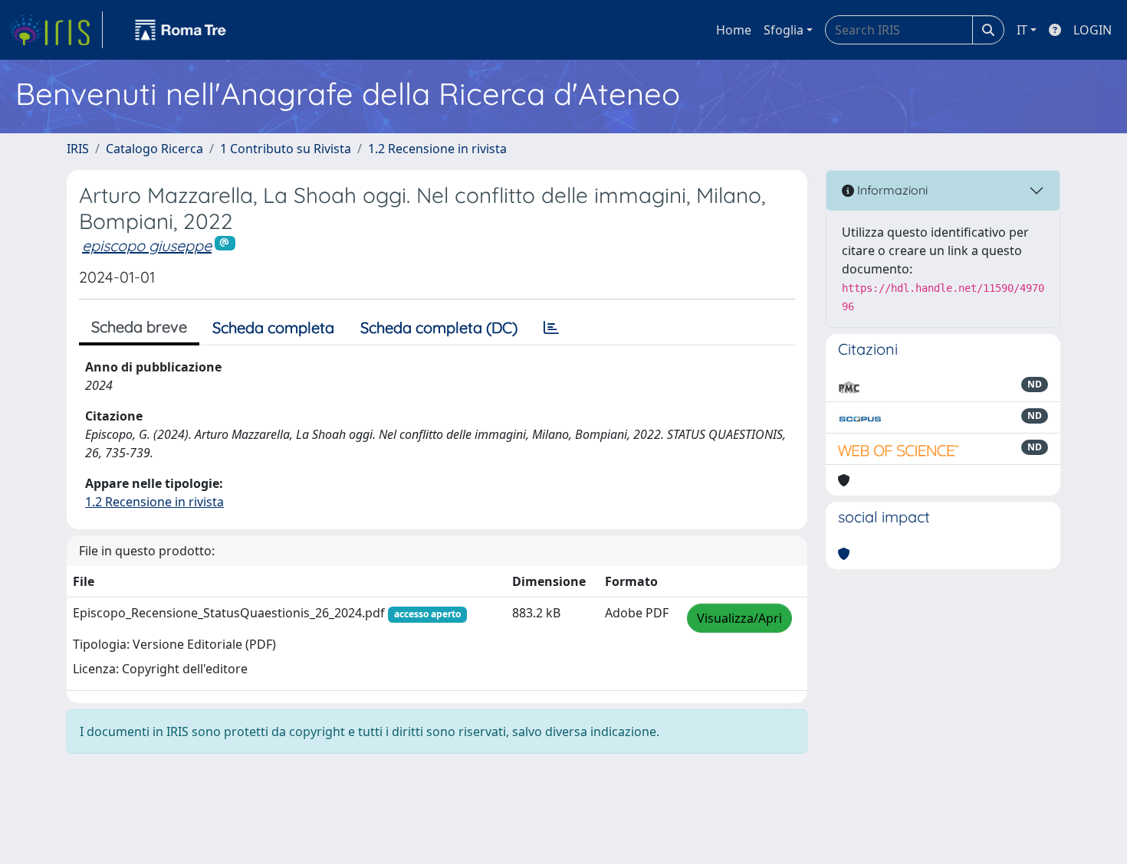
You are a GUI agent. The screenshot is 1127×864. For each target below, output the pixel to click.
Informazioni (891, 190)
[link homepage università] (181, 29)
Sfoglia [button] (783, 29)
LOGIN (1092, 29)
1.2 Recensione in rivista (437, 148)
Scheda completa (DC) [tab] (439, 327)
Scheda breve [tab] (139, 326)
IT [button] (1022, 29)
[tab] (551, 328)
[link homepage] (56, 29)
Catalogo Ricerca (154, 148)
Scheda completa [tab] (273, 327)
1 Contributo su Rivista (285, 148)
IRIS (78, 148)
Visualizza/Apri (739, 618)
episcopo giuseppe (147, 245)
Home (733, 29)
